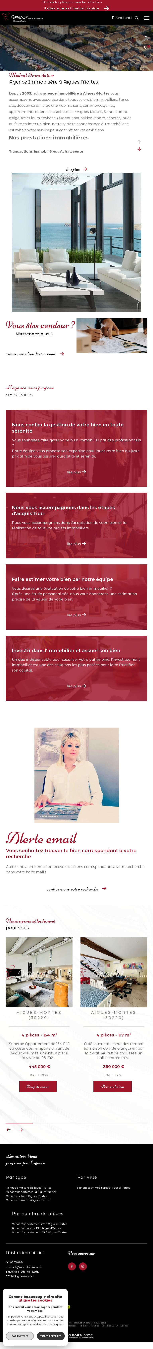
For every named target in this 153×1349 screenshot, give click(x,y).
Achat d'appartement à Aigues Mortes (31, 1176)
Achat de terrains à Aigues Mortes (28, 1184)
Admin (83, 1310)
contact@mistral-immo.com (24, 1251)
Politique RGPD (110, 1310)
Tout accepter (50, 1336)
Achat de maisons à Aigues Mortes (28, 1171)
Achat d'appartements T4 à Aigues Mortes (39, 1216)
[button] (20, 1114)
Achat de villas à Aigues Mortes (26, 1180)
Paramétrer (20, 1336)
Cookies (124, 1310)
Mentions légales (68, 1310)
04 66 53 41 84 (15, 1246)
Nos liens (94, 1310)
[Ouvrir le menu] (146, 18)
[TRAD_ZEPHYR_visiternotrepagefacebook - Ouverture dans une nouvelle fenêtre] (72, 1251)
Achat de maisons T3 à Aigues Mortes (36, 1212)
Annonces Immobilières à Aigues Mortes (103, 1171)
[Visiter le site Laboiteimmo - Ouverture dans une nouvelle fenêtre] (76, 1317)
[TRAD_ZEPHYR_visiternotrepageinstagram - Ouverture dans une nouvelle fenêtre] (83, 1251)
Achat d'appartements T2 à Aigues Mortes (39, 1208)
